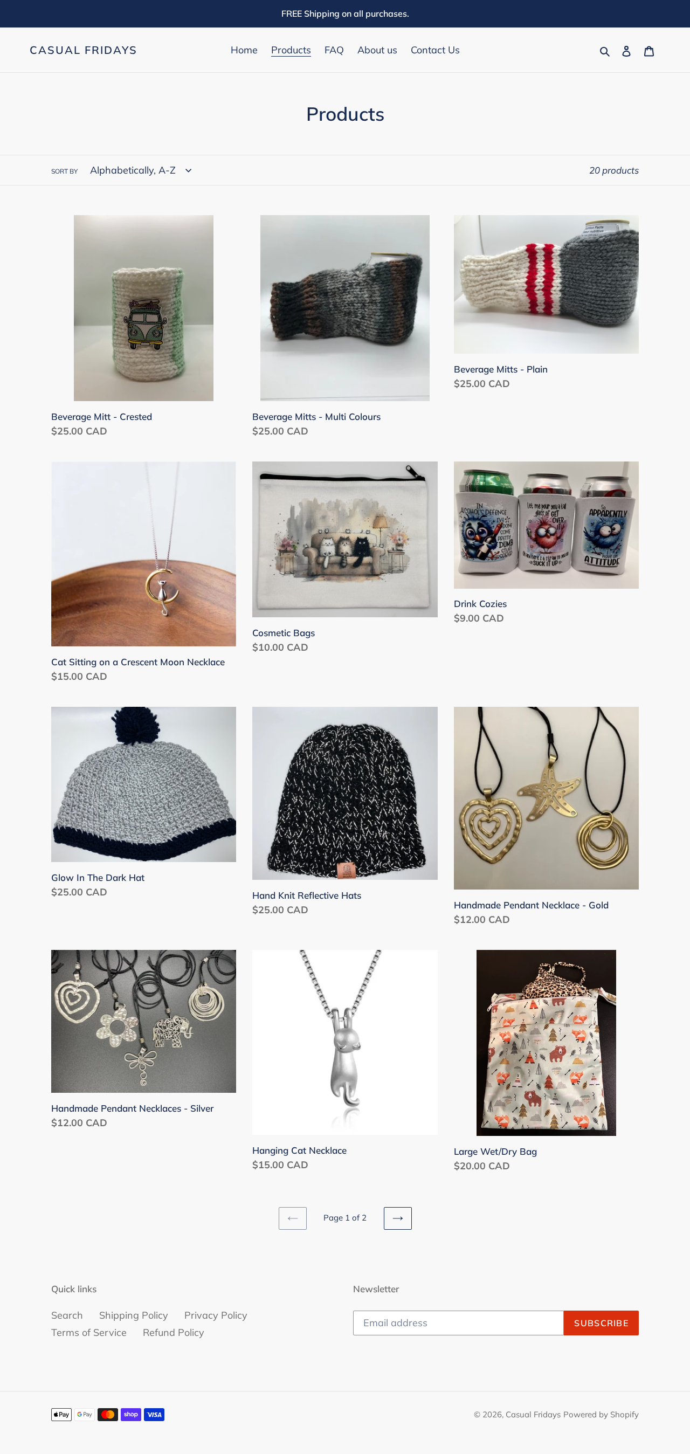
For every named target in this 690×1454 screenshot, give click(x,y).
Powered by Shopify (601, 1414)
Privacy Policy (215, 1315)
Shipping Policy (133, 1315)
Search (67, 1315)
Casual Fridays (83, 50)
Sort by (64, 171)
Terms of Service (89, 1332)
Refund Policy (173, 1332)
